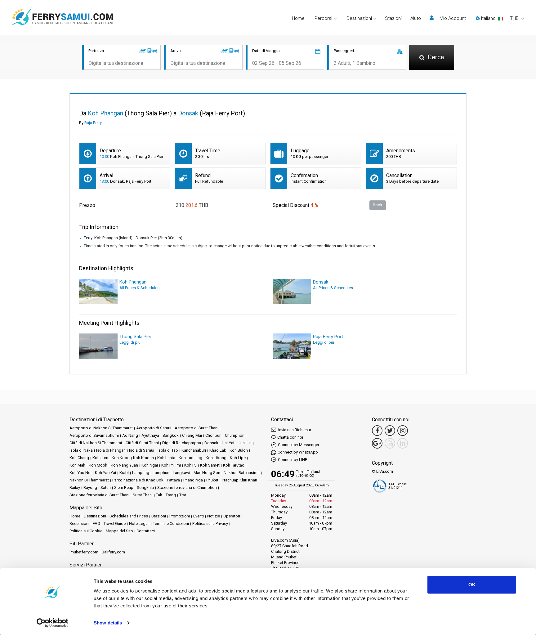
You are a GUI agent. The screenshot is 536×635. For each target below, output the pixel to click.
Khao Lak (217, 450)
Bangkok (171, 435)
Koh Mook (98, 465)
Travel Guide (115, 523)
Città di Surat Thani (142, 442)
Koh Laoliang (190, 457)
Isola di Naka (81, 450)
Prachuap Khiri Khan (239, 480)
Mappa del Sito (119, 531)
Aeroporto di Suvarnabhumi (94, 435)
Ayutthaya (150, 435)
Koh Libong (216, 457)
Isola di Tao (168, 450)
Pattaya (173, 480)
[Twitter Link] (390, 430)
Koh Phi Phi (171, 465)
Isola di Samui (141, 450)
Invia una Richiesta (294, 429)
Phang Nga (193, 480)
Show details (108, 622)
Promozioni (179, 516)
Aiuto (415, 18)
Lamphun (161, 472)
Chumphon (234, 435)
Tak (159, 495)
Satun (105, 487)
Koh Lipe (238, 457)
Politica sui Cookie (85, 531)
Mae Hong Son (207, 472)
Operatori (231, 516)
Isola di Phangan (111, 450)
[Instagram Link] (402, 430)
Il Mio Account (450, 18)
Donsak (211, 442)
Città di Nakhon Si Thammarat (95, 442)
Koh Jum (100, 457)
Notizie (213, 516)
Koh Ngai (149, 465)
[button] (500, 18)
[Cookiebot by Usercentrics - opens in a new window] (52, 623)
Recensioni (79, 523)
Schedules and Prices (128, 516)
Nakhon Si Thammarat (89, 480)
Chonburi (213, 435)
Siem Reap (123, 487)
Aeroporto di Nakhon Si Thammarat (101, 428)
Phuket (212, 480)
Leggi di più (130, 342)
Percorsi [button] (323, 18)
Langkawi (181, 472)
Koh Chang (79, 457)
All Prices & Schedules (139, 287)
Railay (74, 487)
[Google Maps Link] (377, 443)
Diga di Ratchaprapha (181, 442)
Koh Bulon (239, 450)
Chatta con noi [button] (290, 437)
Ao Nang (130, 435)
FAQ (96, 523)
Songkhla (145, 487)
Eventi (198, 516)
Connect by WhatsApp (298, 452)
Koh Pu (190, 465)
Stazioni (393, 18)
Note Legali (139, 523)
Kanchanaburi (193, 450)
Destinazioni (95, 516)
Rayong (90, 487)
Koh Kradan (143, 457)
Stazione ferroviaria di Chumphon (187, 487)
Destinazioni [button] (359, 18)
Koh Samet (210, 465)
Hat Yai (228, 442)
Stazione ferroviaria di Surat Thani (99, 495)
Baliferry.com (113, 552)
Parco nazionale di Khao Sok (137, 480)
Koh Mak (77, 465)
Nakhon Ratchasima (242, 472)
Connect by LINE (292, 459)
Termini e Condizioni (171, 523)
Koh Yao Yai (105, 472)
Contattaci (145, 531)
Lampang (140, 472)
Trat (182, 495)
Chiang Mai (192, 435)
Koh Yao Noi (80, 472)
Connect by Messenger (298, 444)
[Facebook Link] (377, 430)
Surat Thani (143, 495)
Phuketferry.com (83, 552)
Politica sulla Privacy (210, 523)
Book (377, 205)
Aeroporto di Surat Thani (196, 428)
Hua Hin (245, 442)
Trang (171, 495)
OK (472, 584)
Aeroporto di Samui (153, 428)
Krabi (124, 472)
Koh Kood (121, 457)
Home (298, 18)
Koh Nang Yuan (124, 465)
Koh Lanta (166, 457)
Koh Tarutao (233, 465)
